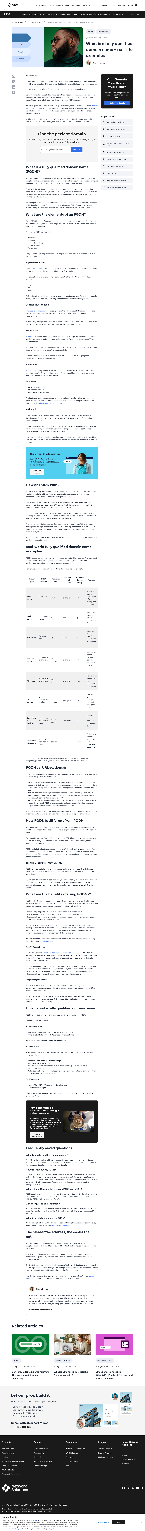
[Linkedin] (13, 87)
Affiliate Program (105, 1449)
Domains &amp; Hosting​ (63, 1360)
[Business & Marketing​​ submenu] (98, 14)
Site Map (69, 1457)
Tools (68, 1466)
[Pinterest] (13, 92)
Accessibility (39, 1453)
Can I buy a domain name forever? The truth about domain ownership (30, 1375)
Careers (125, 1463)
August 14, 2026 (62, 1367)
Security (59, 5)
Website (42, 5)
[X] (13, 81)
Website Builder (8, 1453)
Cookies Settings (103, 1522)
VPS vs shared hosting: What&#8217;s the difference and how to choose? (114, 1375)
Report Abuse (39, 1457)
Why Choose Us (128, 1459)
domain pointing (46, 941)
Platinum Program (105, 1457)
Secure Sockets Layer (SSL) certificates (57, 953)
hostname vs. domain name (51, 403)
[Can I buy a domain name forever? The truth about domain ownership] (30, 1344)
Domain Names (8, 1449)
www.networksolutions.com (62, 1225)
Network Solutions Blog (75, 1449)
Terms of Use (24, 1505)
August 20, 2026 (20, 1367)
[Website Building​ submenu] (54, 14)
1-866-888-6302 (22, 1427)
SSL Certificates (8, 1470)
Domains (33, 5)
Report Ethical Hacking (43, 1461)
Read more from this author (41, 1310)
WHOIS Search (72, 1453)
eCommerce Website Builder (13, 1461)
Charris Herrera (99, 63)
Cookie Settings (40, 1466)
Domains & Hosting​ (35, 22)
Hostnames (30, 370)
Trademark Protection (10, 1474)
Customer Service (41, 1449)
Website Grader (72, 1461)
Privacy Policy (12, 1505)
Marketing (76, 5)
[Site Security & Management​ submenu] (79, 14)
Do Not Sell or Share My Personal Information (48, 1505)
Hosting (51, 5)
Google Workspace (9, 1466)
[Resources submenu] (110, 14)
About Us (126, 1455)
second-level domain (37, 311)
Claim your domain (117, 103)
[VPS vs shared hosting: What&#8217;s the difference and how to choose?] (114, 1344)
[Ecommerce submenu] (122, 14)
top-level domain (36, 268)
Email (67, 5)
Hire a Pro (86, 5)
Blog (22, 22)
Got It (118, 1522)
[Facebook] (13, 76)
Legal (4, 1505)
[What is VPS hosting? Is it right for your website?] (72, 1344)
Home (14, 22)
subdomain (31, 336)
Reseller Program (105, 1453)
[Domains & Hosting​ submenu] (37, 14)
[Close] (141, 1522)
